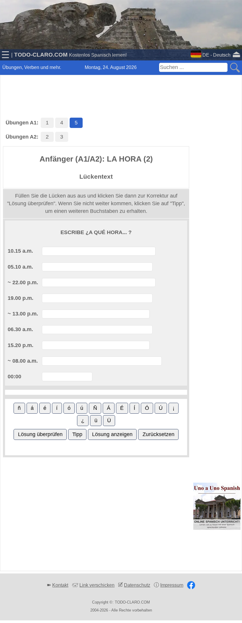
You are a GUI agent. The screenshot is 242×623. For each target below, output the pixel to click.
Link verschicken (97, 585)
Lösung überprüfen (40, 434)
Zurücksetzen (158, 434)
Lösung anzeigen (112, 434)
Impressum (171, 585)
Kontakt (60, 585)
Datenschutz (137, 585)
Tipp (77, 434)
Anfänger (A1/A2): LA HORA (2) (96, 158)
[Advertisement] (121, 89)
